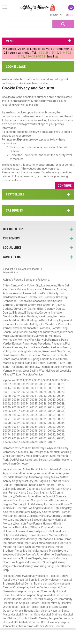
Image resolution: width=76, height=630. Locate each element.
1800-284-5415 (47, 52)
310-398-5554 (35, 56)
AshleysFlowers (30, 269)
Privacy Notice (10, 272)
